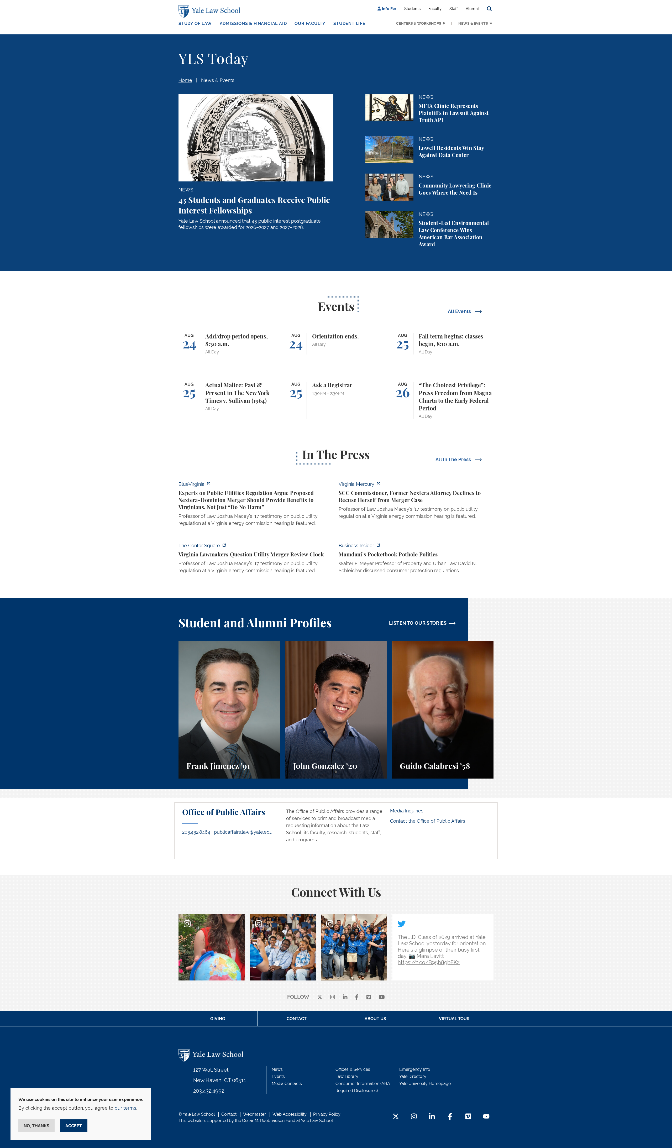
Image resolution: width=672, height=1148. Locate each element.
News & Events (473, 23)
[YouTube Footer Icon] (486, 1117)
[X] (319, 997)
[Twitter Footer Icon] (395, 1117)
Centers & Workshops (418, 23)
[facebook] (357, 997)
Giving (217, 1018)
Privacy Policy (326, 1114)
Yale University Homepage (425, 1083)
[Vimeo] (368, 997)
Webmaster (254, 1114)
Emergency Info (414, 1069)
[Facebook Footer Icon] (450, 1117)
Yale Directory (412, 1076)
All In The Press (453, 459)
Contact (297, 1018)
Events (278, 1076)
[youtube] (382, 997)
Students (412, 8)
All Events (460, 311)
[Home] (210, 11)
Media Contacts (287, 1083)
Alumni (472, 8)
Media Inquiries (406, 810)
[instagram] (332, 997)
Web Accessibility (289, 1114)
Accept (73, 1125)
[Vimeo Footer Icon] (468, 1117)
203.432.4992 (208, 1091)
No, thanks (36, 1125)
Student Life (349, 23)
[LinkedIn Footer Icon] (432, 1117)
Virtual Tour (454, 1018)
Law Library (346, 1076)
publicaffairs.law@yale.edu (243, 832)
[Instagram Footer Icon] (414, 1117)
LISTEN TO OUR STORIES (418, 623)
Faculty (435, 8)
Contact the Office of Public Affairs (427, 821)
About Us (375, 1018)
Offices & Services (352, 1069)
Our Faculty (310, 23)
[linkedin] (345, 997)
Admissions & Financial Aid (253, 23)
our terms (125, 1108)
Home (185, 80)
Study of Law (195, 23)
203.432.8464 (196, 832)
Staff (453, 8)
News (277, 1069)
